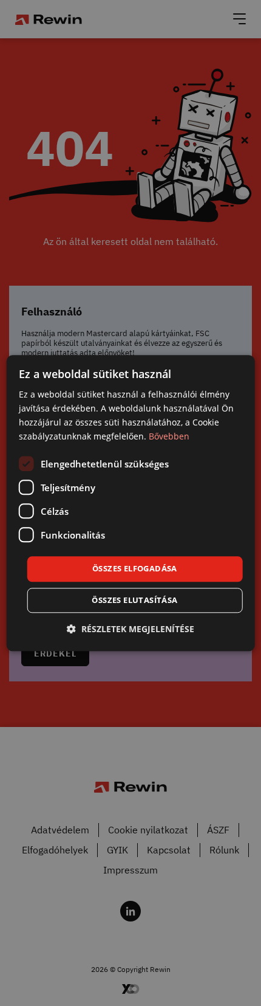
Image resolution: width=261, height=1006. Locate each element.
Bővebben (169, 436)
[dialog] (131, 503)
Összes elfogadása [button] (134, 568)
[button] (130, 629)
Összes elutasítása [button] (134, 599)
